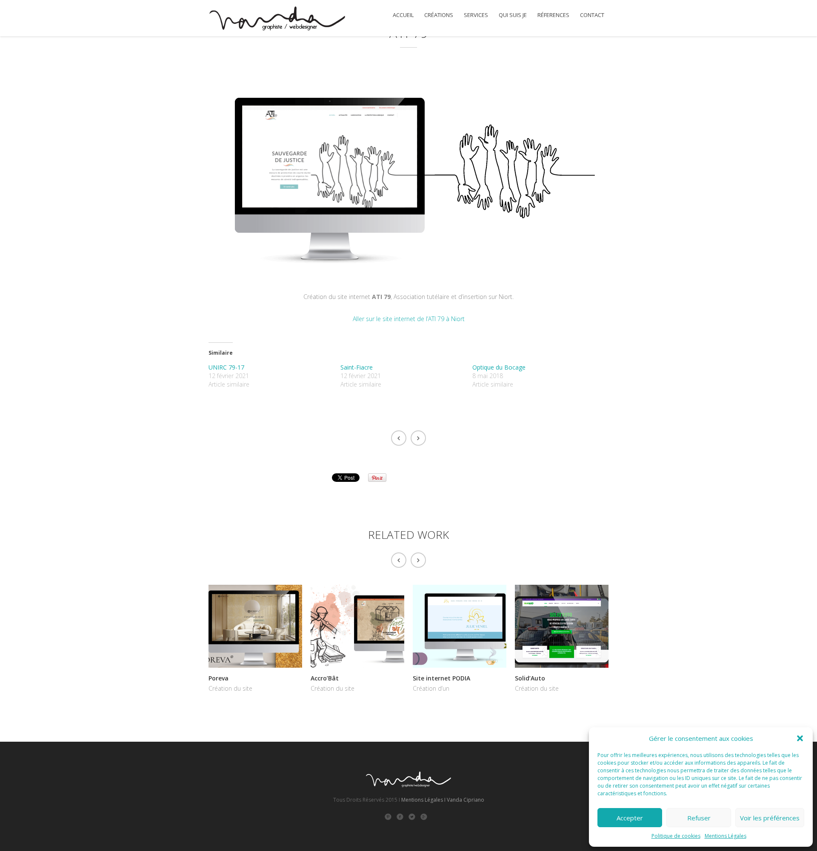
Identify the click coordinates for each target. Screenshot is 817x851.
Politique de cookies (675, 836)
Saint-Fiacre (356, 367)
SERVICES (476, 15)
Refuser (699, 818)
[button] (800, 738)
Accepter (630, 818)
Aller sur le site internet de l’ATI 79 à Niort (409, 319)
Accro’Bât (325, 678)
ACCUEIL (403, 15)
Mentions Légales (725, 836)
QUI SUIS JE (513, 15)
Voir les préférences (770, 818)
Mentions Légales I (423, 799)
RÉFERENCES (553, 15)
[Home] (277, 19)
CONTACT (592, 15)
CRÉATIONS (438, 15)
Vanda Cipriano (465, 799)
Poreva (219, 678)
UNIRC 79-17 (226, 367)
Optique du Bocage (499, 367)
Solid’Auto (530, 678)
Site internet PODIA (441, 678)
